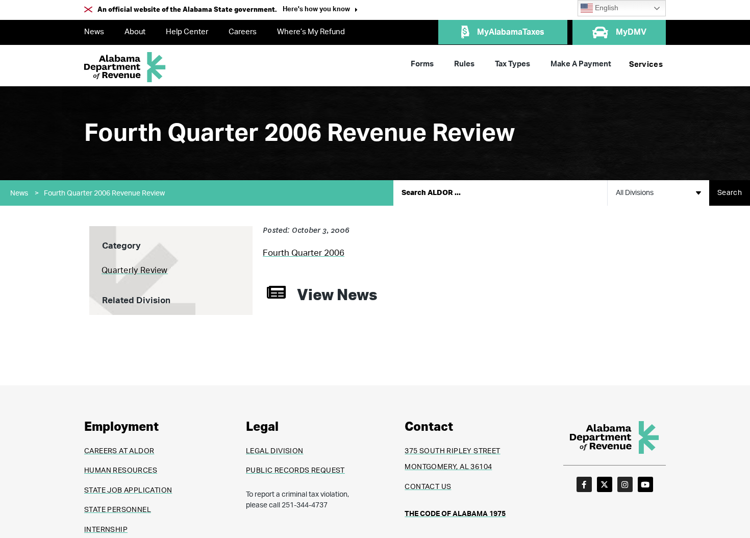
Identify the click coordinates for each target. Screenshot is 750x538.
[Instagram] (625, 484)
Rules (464, 64)
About (134, 32)
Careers (243, 32)
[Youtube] (645, 484)
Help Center (187, 32)
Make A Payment (581, 64)
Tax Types (512, 64)
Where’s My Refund (311, 32)
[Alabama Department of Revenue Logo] (125, 67)
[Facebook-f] (584, 484)
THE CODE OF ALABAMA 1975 (455, 514)
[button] (320, 10)
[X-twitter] (604, 484)
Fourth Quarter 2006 (303, 253)
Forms (422, 64)
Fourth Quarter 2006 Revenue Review (104, 193)
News (94, 32)
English (605, 8)
